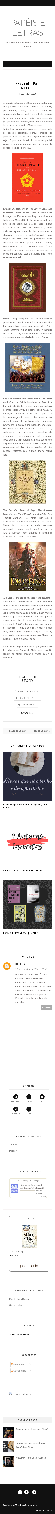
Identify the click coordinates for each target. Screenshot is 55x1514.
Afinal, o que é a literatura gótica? (32, 1429)
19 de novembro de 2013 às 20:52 (31, 969)
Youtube (42, 1101)
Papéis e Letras (27, 28)
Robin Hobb (16, 1255)
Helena (20, 964)
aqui (26, 613)
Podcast (29, 1101)
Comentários (19, 1371)
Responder (46, 1007)
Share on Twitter (29, 698)
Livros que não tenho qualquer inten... (25, 806)
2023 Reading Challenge (28, 1180)
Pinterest (29, 1114)
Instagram (15, 1101)
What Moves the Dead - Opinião (31, 1458)
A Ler (31, 1218)
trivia (31, 713)
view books (42, 1196)
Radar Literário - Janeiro (21, 933)
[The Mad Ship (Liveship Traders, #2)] (29, 1247)
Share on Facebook (28, 691)
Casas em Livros (17, 1305)
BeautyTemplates (28, 1504)
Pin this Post (29, 705)
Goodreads (15, 1114)
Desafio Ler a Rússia (19, 1299)
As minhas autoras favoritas (23, 870)
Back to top (43, 1510)
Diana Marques (25, 1185)
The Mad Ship (17, 1251)
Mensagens (19, 1364)
